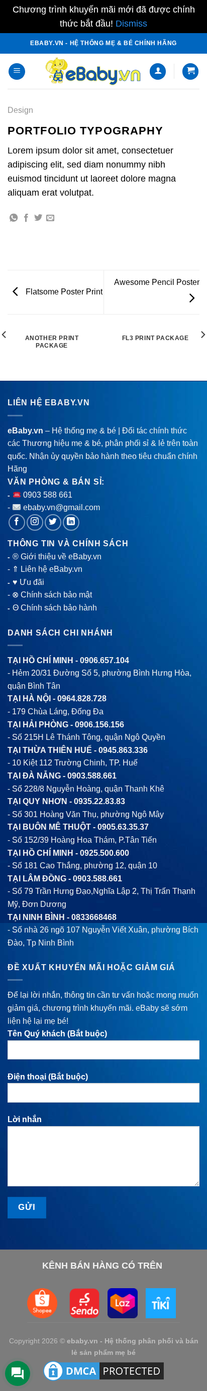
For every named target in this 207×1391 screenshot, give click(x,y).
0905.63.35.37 (123, 827)
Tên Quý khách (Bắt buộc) (57, 1033)
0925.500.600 (104, 853)
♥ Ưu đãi (28, 582)
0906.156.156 (99, 724)
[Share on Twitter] (38, 218)
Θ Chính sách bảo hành (55, 607)
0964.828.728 (82, 698)
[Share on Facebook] (26, 218)
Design (20, 110)
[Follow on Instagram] (35, 522)
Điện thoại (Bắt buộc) (48, 1076)
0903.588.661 (92, 775)
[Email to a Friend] (50, 218)
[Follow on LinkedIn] (71, 522)
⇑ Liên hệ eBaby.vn (47, 569)
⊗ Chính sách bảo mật (52, 594)
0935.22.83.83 (99, 801)
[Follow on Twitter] (53, 522)
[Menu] (17, 71)
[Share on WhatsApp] (14, 218)
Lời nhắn (25, 1119)
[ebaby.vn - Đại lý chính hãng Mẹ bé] (93, 71)
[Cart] (190, 71)
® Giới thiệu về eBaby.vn (57, 556)
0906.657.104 (104, 660)
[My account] (158, 71)
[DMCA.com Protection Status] (103, 1370)
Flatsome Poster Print (63, 291)
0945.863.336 (123, 750)
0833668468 (94, 917)
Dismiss (131, 24)
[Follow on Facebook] (17, 522)
